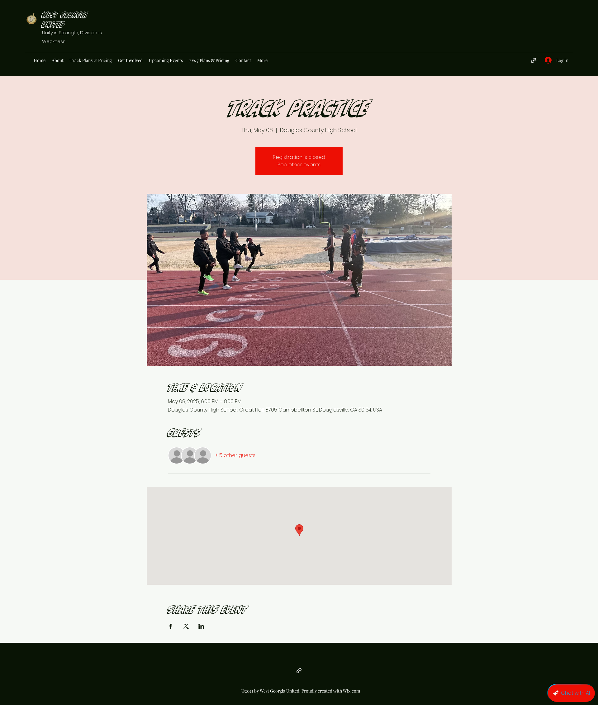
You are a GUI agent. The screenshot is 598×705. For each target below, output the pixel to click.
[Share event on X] (186, 626)
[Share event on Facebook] (171, 626)
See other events (299, 164)
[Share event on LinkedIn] (201, 626)
